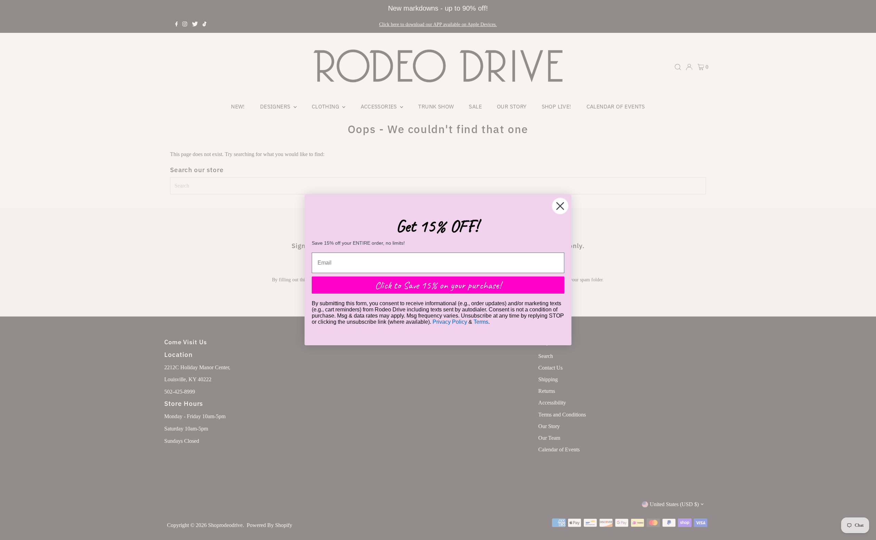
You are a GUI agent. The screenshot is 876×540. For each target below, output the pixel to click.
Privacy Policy (450, 322)
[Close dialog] (560, 206)
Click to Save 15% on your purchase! (438, 285)
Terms (481, 322)
